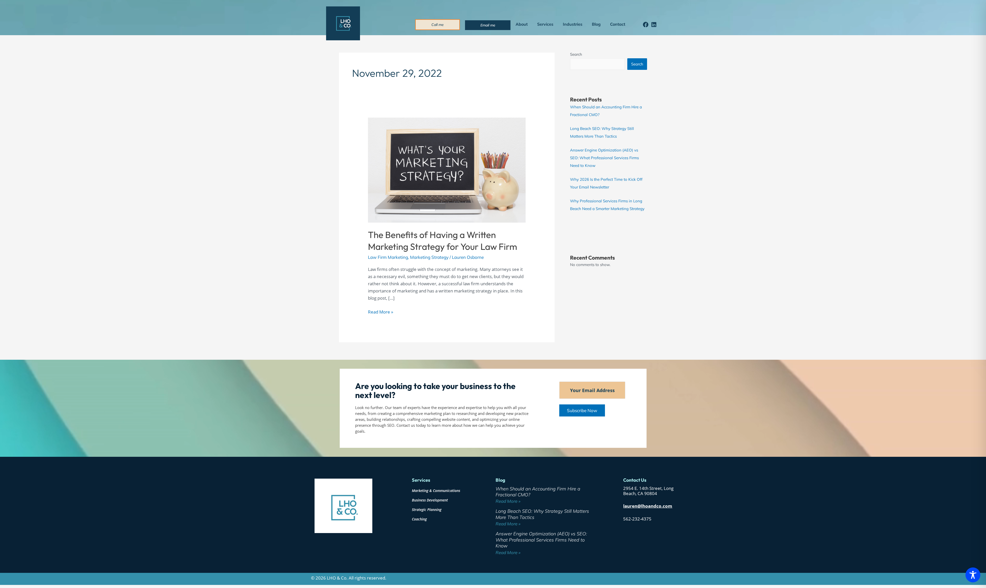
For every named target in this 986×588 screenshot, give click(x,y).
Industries (572, 24)
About (522, 24)
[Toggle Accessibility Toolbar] (973, 575)
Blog (596, 24)
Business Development (430, 500)
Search (576, 54)
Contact (617, 24)
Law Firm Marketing (388, 257)
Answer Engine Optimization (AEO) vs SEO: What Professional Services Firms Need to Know (604, 158)
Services (545, 24)
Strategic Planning (426, 509)
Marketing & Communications (436, 490)
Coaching (419, 519)
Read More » (380, 311)
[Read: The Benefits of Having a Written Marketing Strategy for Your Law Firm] (446, 169)
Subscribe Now (582, 410)
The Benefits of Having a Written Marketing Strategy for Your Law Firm (442, 240)
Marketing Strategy (429, 257)
